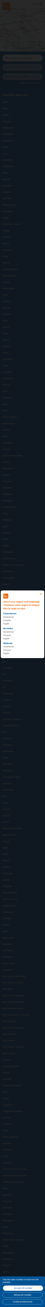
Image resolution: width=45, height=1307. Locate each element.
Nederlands (8, 617)
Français (7, 620)
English (6, 623)
